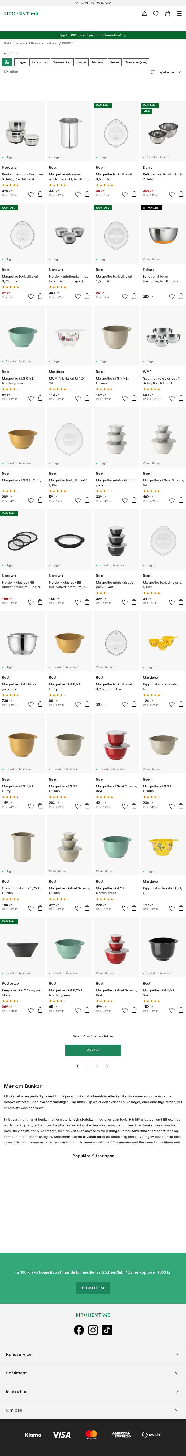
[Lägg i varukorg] (40, 194)
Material (98, 62)
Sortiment (16, 1372)
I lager (21, 62)
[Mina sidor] (144, 13)
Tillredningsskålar (43, 43)
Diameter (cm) (136, 62)
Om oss (14, 1410)
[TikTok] (107, 1329)
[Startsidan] (21, 13)
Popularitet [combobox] (166, 72)
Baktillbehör (14, 43)
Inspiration (17, 1391)
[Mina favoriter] (156, 13)
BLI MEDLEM (93, 1288)
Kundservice (19, 1354)
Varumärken (62, 62)
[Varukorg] (167, 13)
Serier (114, 62)
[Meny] (179, 13)
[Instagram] (93, 1329)
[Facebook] (79, 1329)
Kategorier (39, 62)
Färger (81, 62)
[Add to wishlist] (31, 194)
